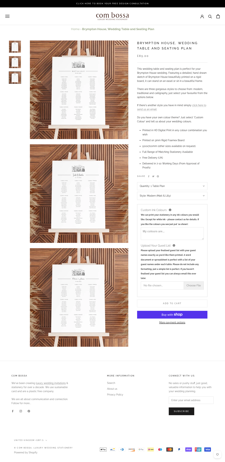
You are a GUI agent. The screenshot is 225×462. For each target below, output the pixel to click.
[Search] (210, 16)
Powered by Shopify (25, 452)
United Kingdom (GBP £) (29, 440)
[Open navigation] (7, 16)
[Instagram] (21, 411)
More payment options (172, 322)
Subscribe (181, 411)
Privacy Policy (115, 394)
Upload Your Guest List (171, 261)
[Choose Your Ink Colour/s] (170, 209)
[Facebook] (149, 176)
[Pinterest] (158, 176)
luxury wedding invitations (51, 383)
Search (111, 383)
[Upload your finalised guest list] (174, 245)
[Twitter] (153, 176)
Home (75, 29)
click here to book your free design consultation (112, 3)
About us (112, 388)
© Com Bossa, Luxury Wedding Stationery (43, 448)
